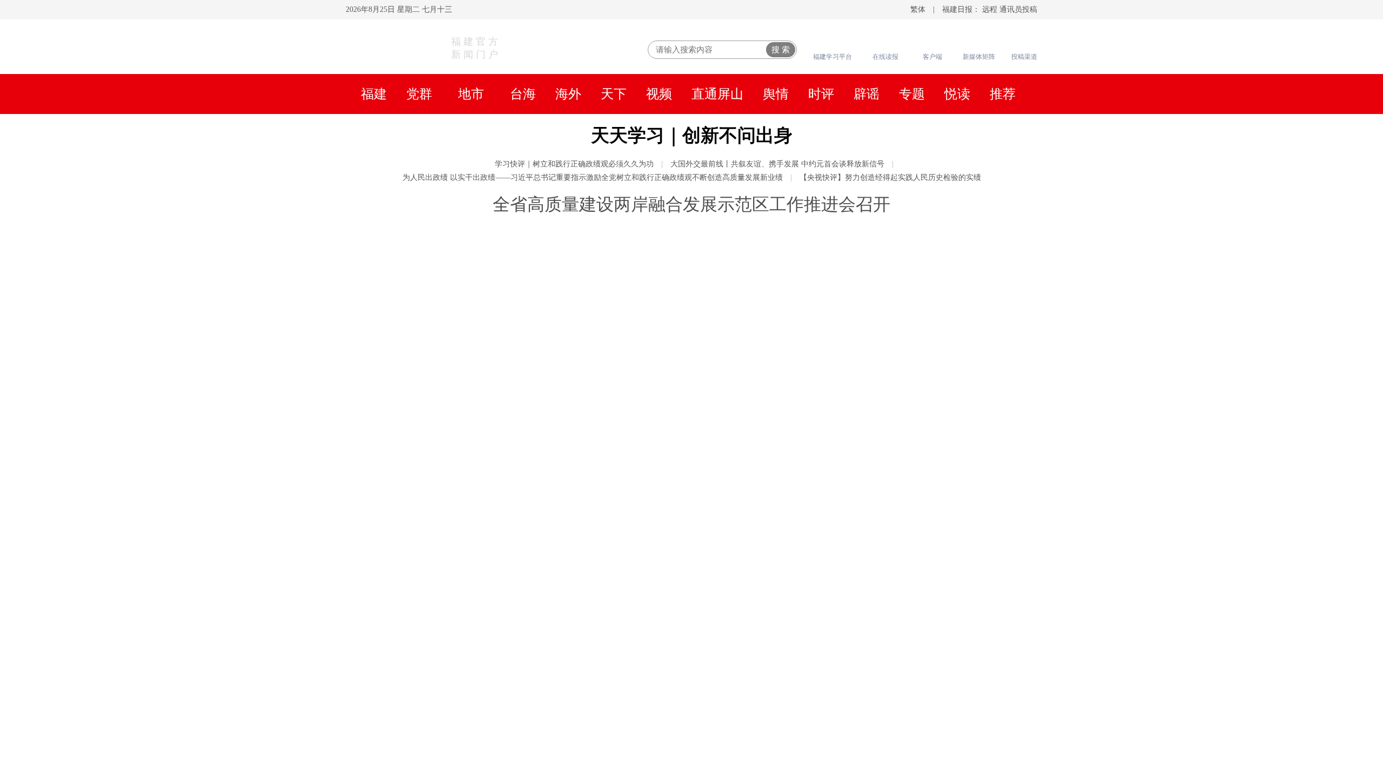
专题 (912, 94)
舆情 (776, 94)
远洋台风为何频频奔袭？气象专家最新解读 (903, 487)
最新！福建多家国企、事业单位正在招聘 (898, 579)
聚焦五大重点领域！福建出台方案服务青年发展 (914, 333)
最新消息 (983, 444)
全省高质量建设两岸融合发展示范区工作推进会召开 (691, 204)
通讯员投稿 (1018, 9)
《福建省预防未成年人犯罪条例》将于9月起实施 (917, 311)
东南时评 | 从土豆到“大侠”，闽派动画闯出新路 (912, 557)
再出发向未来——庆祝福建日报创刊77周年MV (912, 535)
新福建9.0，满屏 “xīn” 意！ (866, 514)
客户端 (932, 57)
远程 (989, 9)
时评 (821, 94)
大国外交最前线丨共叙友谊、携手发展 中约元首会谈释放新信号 (777, 164)
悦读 (957, 94)
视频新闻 (399, 515)
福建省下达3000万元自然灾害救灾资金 (892, 290)
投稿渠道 (1024, 57)
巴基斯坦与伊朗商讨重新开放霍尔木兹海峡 (903, 760)
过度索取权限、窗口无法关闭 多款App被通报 (908, 711)
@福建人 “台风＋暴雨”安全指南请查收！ (898, 465)
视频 (659, 94)
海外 (568, 94)
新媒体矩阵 (979, 57)
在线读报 (885, 57)
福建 (374, 94)
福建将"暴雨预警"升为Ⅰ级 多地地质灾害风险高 (911, 422)
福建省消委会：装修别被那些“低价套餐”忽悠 (908, 600)
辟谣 (867, 94)
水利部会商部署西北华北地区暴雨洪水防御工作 (914, 668)
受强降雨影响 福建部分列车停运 (878, 444)
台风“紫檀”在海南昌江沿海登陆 (876, 646)
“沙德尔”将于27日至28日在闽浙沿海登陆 (898, 400)
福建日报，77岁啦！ (565, 465)
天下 (614, 94)
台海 (523, 94)
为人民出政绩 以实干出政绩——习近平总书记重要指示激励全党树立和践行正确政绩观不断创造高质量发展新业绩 (592, 177)
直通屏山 (717, 94)
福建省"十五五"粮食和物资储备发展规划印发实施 (918, 354)
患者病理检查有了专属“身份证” (876, 689)
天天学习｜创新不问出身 (692, 135)
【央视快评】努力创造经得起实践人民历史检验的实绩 (890, 177)
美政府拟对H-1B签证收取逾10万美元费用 (899, 733)
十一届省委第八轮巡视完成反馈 (876, 268)
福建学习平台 (832, 57)
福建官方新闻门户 (476, 48)
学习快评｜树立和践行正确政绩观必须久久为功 (574, 164)
